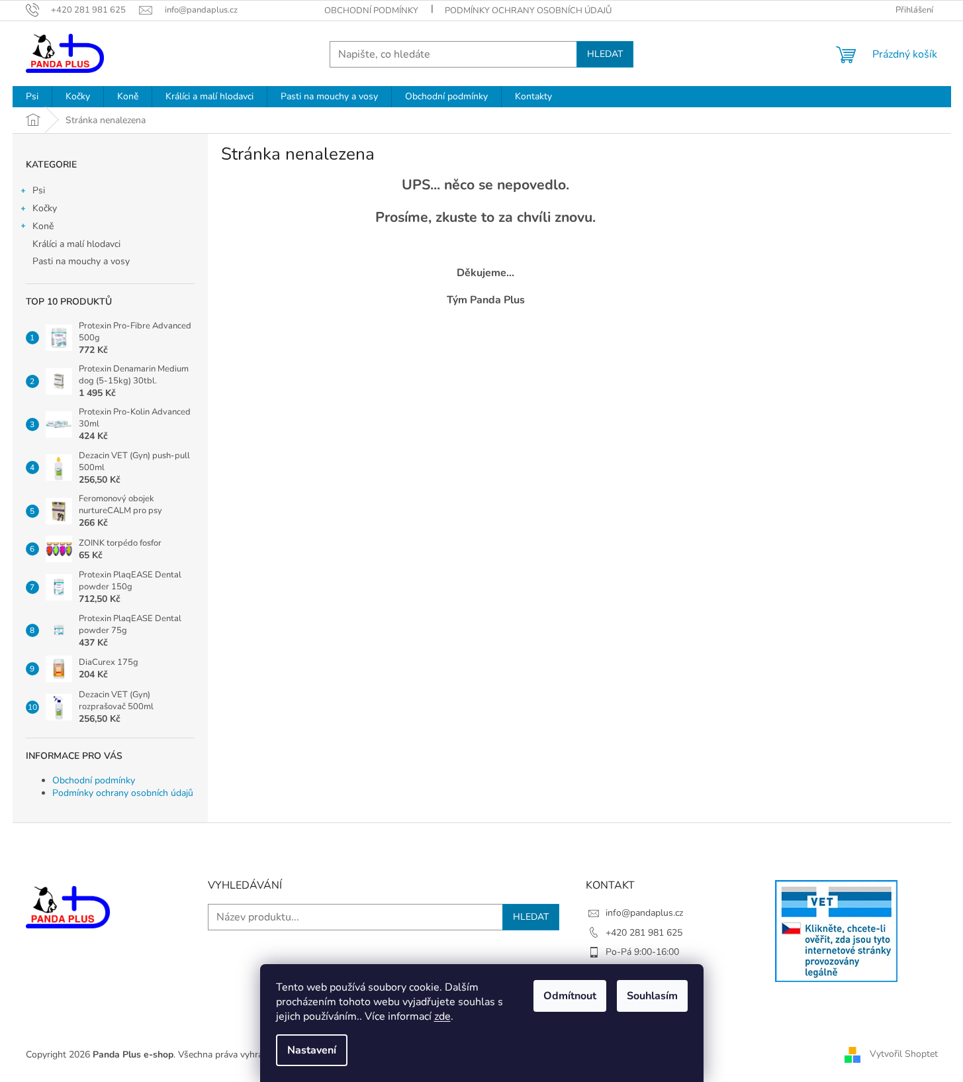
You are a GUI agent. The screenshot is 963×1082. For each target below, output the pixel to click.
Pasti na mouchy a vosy (81, 261)
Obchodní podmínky (371, 11)
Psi (38, 190)
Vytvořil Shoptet (904, 1054)
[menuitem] (32, 96)
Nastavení (311, 1050)
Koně (43, 226)
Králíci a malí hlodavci (76, 244)
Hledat (605, 54)
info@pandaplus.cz (644, 913)
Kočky (44, 208)
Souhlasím (652, 996)
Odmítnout (569, 996)
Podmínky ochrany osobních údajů (528, 11)
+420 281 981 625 (644, 932)
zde (442, 1016)
